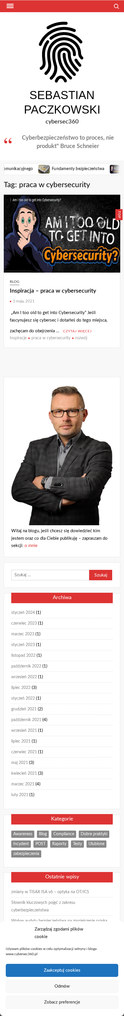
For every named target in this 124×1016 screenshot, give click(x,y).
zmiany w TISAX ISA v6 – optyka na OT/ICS (50, 892)
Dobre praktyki (94, 834)
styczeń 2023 (23, 645)
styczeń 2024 (23, 613)
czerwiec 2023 (24, 623)
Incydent (21, 844)
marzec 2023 (22, 634)
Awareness (22, 834)
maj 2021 (19, 763)
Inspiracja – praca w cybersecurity (53, 291)
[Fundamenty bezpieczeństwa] (34, 169)
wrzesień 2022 (24, 677)
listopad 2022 (23, 656)
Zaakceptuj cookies (62, 970)
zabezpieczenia (26, 854)
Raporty (59, 844)
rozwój (81, 338)
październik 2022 (26, 666)
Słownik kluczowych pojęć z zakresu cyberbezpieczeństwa (43, 906)
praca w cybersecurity (50, 338)
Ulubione (96, 844)
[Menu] (9, 6)
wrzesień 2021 (24, 731)
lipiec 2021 (21, 741)
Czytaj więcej (77, 331)
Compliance (63, 834)
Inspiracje (18, 338)
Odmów (62, 986)
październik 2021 (26, 720)
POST (40, 844)
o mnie (31, 545)
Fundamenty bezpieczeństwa (68, 169)
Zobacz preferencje (62, 1002)
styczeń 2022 (23, 698)
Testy (77, 844)
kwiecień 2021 (24, 773)
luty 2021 (19, 795)
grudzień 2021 (24, 709)
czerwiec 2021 (24, 752)
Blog (14, 281)
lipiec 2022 (21, 688)
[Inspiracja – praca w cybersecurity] (106, 169)
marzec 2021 (22, 784)
